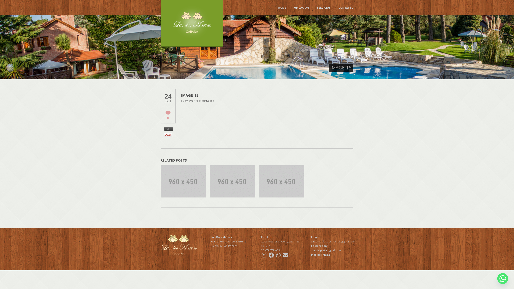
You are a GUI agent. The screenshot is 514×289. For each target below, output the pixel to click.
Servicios (324, 8)
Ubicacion (301, 8)
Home (282, 8)
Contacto (346, 8)
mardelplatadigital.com (326, 250)
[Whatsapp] (502, 278)
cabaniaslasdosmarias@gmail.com (333, 241)
